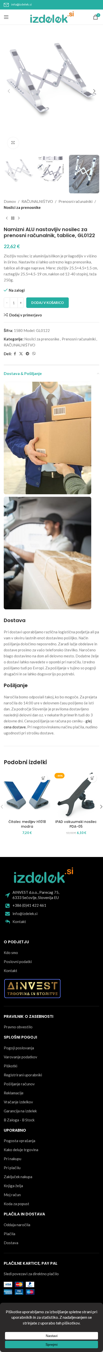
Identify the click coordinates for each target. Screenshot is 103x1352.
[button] (9, 91)
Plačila (9, 1233)
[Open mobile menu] (6, 17)
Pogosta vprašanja (19, 1140)
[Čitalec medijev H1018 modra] (27, 794)
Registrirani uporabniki (23, 1075)
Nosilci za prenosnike (22, 207)
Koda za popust (16, 1203)
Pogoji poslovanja (19, 1048)
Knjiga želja (13, 1185)
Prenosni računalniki (75, 201)
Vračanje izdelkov (18, 1102)
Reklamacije (14, 1093)
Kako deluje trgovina (21, 1149)
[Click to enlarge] (13, 143)
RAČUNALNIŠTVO (37, 201)
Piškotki (10, 1066)
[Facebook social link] (15, 353)
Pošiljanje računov (19, 1084)
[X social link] (21, 353)
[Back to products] (13, 218)
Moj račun (12, 1194)
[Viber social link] (34, 353)
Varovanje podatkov (20, 1057)
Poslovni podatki (18, 961)
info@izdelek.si (21, 4)
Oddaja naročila (17, 1224)
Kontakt (19, 921)
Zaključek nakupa (18, 1176)
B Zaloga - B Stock (19, 1120)
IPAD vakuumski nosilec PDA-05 (76, 824)
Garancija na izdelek (20, 1111)
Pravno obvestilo (18, 1027)
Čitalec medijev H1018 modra (27, 824)
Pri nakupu (12, 1158)
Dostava (11, 1242)
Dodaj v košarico (47, 303)
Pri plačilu (12, 1167)
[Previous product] (7, 218)
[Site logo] (51, 16)
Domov (10, 201)
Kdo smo (11, 952)
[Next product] (19, 218)
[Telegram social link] (27, 353)
